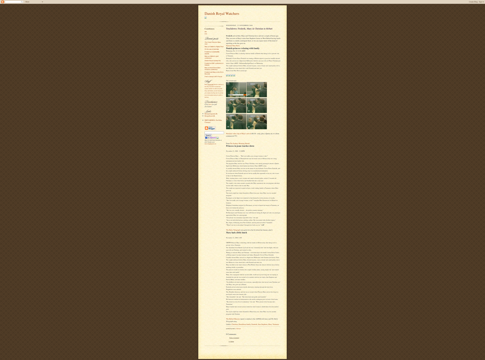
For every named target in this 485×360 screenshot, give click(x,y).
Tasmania (276, 324)
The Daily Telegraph (233, 230)
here (210, 104)
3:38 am (238, 328)
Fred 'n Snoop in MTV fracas (213, 76)
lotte (206, 33)
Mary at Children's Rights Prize (214, 46)
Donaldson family (245, 324)
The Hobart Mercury (233, 319)
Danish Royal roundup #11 (213, 60)
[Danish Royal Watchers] (210, 138)
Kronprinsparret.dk (211, 114)
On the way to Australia (212, 49)
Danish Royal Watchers (222, 13)
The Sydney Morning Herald (240, 143)
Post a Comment (234, 338)
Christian (235, 324)
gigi (206, 31)
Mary (270, 324)
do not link (210, 84)
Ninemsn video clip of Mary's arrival (238, 133)
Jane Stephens (263, 324)
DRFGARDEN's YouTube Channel (213, 121)
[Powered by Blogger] (210, 129)
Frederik (254, 324)
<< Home (231, 341)
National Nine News (233, 45)
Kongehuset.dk (210, 116)
